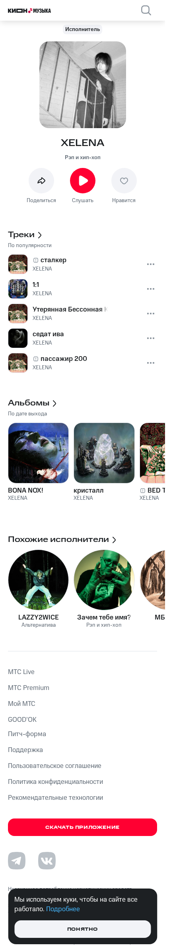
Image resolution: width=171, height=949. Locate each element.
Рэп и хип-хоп (83, 158)
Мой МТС (21, 704)
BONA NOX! (25, 491)
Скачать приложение (82, 827)
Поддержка (25, 750)
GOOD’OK (22, 720)
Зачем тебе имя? (104, 618)
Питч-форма (27, 734)
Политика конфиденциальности (55, 782)
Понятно (82, 929)
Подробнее (63, 909)
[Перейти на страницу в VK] (47, 860)
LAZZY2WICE (38, 618)
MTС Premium (28, 688)
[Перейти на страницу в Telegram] (16, 860)
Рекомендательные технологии (55, 798)
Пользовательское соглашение (54, 766)
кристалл (89, 491)
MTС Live (21, 672)
